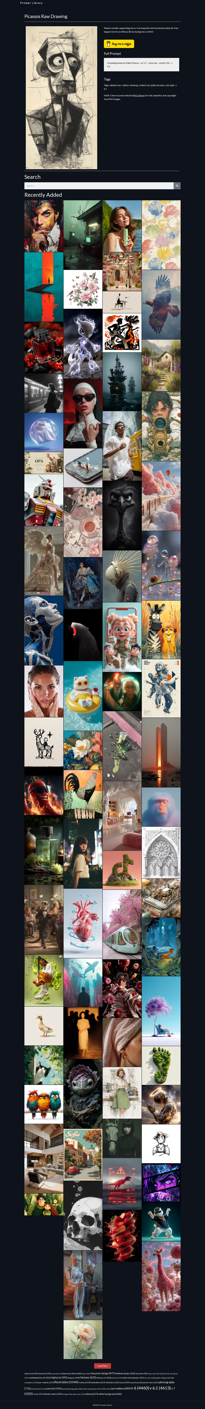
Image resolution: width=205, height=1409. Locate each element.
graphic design (162, 1378)
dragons (74, 1377)
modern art (144, 85)
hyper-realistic (45, 1382)
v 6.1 (160, 1387)
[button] (102, 1366)
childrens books (125, 1373)
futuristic (149, 1378)
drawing (134, 85)
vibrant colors (52, 1394)
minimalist (112, 1382)
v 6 (140, 1387)
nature (124, 1382)
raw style (170, 85)
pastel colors (151, 1382)
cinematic (141, 1374)
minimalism (98, 1382)
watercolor (78, 1394)
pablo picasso (158, 85)
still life (106, 1389)
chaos (85, 1374)
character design (102, 1373)
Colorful (164, 1374)
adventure (44, 1373)
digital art (59, 1377)
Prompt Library (31, 3)
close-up (153, 1374)
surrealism (121, 1388)
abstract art (115, 85)
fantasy (88, 1377)
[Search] (177, 185)
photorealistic (38, 1389)
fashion (116, 1378)
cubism (125, 85)
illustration (66, 1382)
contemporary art (40, 1377)
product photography (91, 1389)
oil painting (136, 1383)
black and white (72, 1373)
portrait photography (72, 1389)
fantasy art (104, 1377)
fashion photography (133, 1378)
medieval (85, 1382)
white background (110, 1394)
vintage (67, 1394)
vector (38, 1394)
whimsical (91, 1394)
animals (57, 1374)
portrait (54, 1388)
